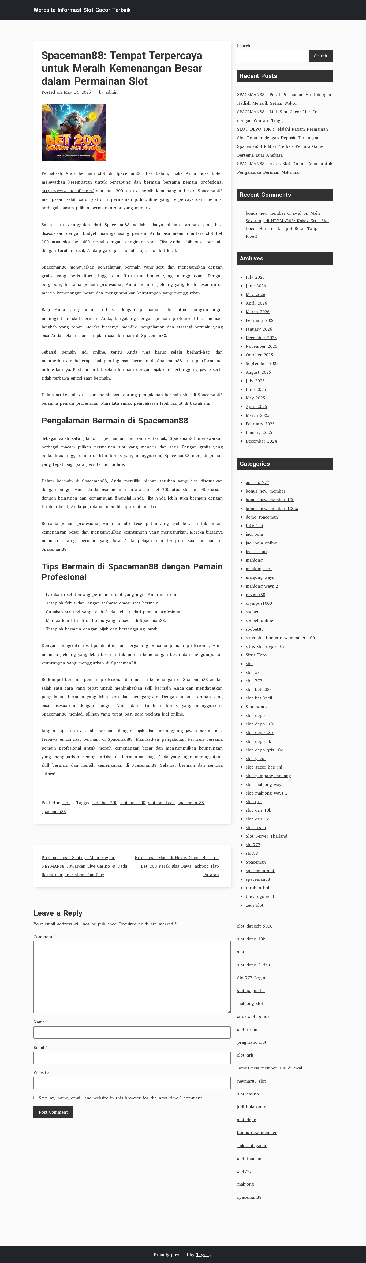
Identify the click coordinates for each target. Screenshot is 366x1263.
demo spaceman (262, 517)
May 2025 (255, 398)
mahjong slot (259, 569)
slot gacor (256, 758)
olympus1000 (259, 603)
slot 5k (253, 672)
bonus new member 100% (272, 508)
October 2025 (259, 355)
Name (40, 1022)
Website (41, 1072)
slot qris (254, 801)
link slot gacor (252, 1145)
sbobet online (259, 620)
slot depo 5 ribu (253, 965)
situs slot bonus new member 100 (280, 638)
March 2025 (258, 415)
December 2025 (261, 338)
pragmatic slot (252, 1042)
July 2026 (255, 277)
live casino (256, 551)
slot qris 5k (257, 819)
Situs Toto (256, 655)
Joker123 (254, 525)
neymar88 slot (251, 1081)
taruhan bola (258, 888)
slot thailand (250, 1158)
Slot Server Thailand (266, 836)
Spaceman (256, 862)
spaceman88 (54, 811)
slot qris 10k (258, 810)
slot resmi (256, 827)
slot (66, 803)
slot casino (248, 1094)
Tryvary (203, 1254)
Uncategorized (260, 896)
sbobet (252, 612)
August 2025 (258, 372)
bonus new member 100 (270, 499)
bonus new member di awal (273, 213)
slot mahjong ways (264, 784)
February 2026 (260, 320)
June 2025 (256, 389)
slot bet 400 (132, 803)
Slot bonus (256, 707)
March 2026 (258, 312)
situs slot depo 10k (265, 646)
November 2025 (261, 346)
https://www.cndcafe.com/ (68, 191)
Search (243, 45)
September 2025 (262, 363)
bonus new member (265, 491)
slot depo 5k (258, 741)
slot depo (255, 715)
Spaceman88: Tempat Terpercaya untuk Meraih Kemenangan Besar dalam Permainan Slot (122, 68)
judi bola (254, 534)
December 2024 (261, 441)
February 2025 (260, 424)
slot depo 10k (260, 724)
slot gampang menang (268, 775)
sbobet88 (255, 629)
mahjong (254, 560)
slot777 (253, 845)
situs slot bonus (253, 1016)
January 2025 (259, 432)
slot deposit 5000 (254, 926)
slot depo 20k (260, 732)
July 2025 (255, 381)
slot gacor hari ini (264, 767)
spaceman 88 (191, 803)
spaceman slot (260, 870)
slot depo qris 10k (264, 750)
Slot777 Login (251, 978)
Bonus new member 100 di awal (269, 1068)
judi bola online (261, 543)
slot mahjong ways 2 (266, 793)
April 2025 (256, 406)
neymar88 (255, 595)
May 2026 (255, 294)
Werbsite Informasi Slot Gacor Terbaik (82, 10)
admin (112, 92)
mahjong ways (260, 577)
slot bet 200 (104, 803)
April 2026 (256, 303)
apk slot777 (257, 482)
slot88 (252, 853)
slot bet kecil (161, 803)
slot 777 (254, 681)
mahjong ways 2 (262, 586)
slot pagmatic (251, 990)
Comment (44, 937)
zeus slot (255, 905)
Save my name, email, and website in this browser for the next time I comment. (121, 1098)
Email (40, 1047)
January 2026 (259, 329)
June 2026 (256, 286)
